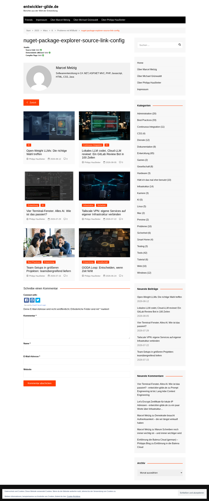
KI (29, 145)
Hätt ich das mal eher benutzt (151, 180)
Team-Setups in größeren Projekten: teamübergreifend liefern (155, 354)
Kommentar (30, 315)
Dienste (141, 140)
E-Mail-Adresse (31, 356)
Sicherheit (101, 205)
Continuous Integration (92, 145)
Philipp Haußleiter (37, 159)
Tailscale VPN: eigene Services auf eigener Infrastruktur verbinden (159, 339)
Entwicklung (33, 205)
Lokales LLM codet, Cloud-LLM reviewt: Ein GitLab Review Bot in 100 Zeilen (103, 154)
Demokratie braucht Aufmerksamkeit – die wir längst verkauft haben (157, 419)
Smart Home (143, 239)
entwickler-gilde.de (40, 6)
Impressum (41, 20)
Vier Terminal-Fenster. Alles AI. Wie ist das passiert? (158, 324)
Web (139, 266)
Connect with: (30, 295)
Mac (139, 213)
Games (140, 160)
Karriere (141, 193)
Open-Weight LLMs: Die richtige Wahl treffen (159, 297)
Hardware (142, 173)
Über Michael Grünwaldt (86, 20)
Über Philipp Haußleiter (113, 20)
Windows (142, 273)
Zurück (33, 102)
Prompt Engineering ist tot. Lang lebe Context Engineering (157, 391)
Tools (140, 253)
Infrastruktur (88, 205)
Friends (29, 20)
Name (27, 343)
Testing (140, 246)
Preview (141, 219)
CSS (139, 133)
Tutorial (141, 259)
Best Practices (34, 262)
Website (27, 369)
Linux (140, 206)
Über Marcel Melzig (60, 20)
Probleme (142, 226)
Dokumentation (145, 147)
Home (140, 63)
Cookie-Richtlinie (73, 496)
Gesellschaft (102, 262)
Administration (144, 113)
